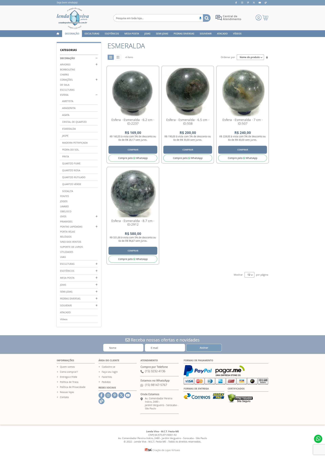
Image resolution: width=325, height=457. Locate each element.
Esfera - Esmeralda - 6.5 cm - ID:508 (187, 122)
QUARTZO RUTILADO (73, 177)
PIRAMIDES (66, 221)
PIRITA (65, 156)
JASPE (65, 135)
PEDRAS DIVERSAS (70, 298)
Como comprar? (69, 371)
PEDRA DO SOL (70, 149)
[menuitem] (72, 33)
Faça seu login (110, 371)
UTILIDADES (66, 251)
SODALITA (67, 191)
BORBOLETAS (67, 69)
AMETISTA (67, 101)
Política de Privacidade (72, 387)
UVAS (63, 257)
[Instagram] (242, 2)
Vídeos (64, 319)
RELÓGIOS (66, 236)
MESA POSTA (67, 277)
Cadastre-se (108, 366)
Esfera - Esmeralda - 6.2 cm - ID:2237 (132, 122)
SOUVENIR (66, 305)
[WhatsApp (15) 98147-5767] (318, 438)
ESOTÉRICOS (67, 270)
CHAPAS (64, 74)
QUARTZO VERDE (71, 184)
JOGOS (64, 201)
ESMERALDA (69, 128)
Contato (64, 397)
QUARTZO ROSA (71, 170)
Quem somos (67, 366)
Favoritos (107, 376)
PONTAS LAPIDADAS (71, 226)
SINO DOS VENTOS (70, 241)
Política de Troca (69, 382)
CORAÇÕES (66, 79)
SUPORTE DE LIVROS (71, 246)
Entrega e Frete (68, 376)
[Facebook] (236, 2)
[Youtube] (259, 2)
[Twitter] (253, 2)
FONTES (64, 196)
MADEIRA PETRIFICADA (75, 142)
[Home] (58, 33)
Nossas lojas (67, 392)
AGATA (65, 115)
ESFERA (64, 94)
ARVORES (65, 64)
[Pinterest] (248, 2)
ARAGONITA (68, 108)
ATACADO (65, 312)
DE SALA (64, 84)
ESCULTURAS (67, 89)
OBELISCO (65, 211)
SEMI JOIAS (66, 291)
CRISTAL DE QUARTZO (74, 121)
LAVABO (64, 206)
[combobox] (162, 18)
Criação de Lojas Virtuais (166, 450)
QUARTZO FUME (71, 163)
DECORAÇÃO (67, 58)
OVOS (63, 216)
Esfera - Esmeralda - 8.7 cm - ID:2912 (132, 223)
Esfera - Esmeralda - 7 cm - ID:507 (242, 122)
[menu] (162, 33)
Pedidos (106, 382)
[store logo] (73, 18)
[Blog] (265, 2)
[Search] (207, 18)
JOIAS (63, 284)
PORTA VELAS (67, 231)
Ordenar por (228, 57)
